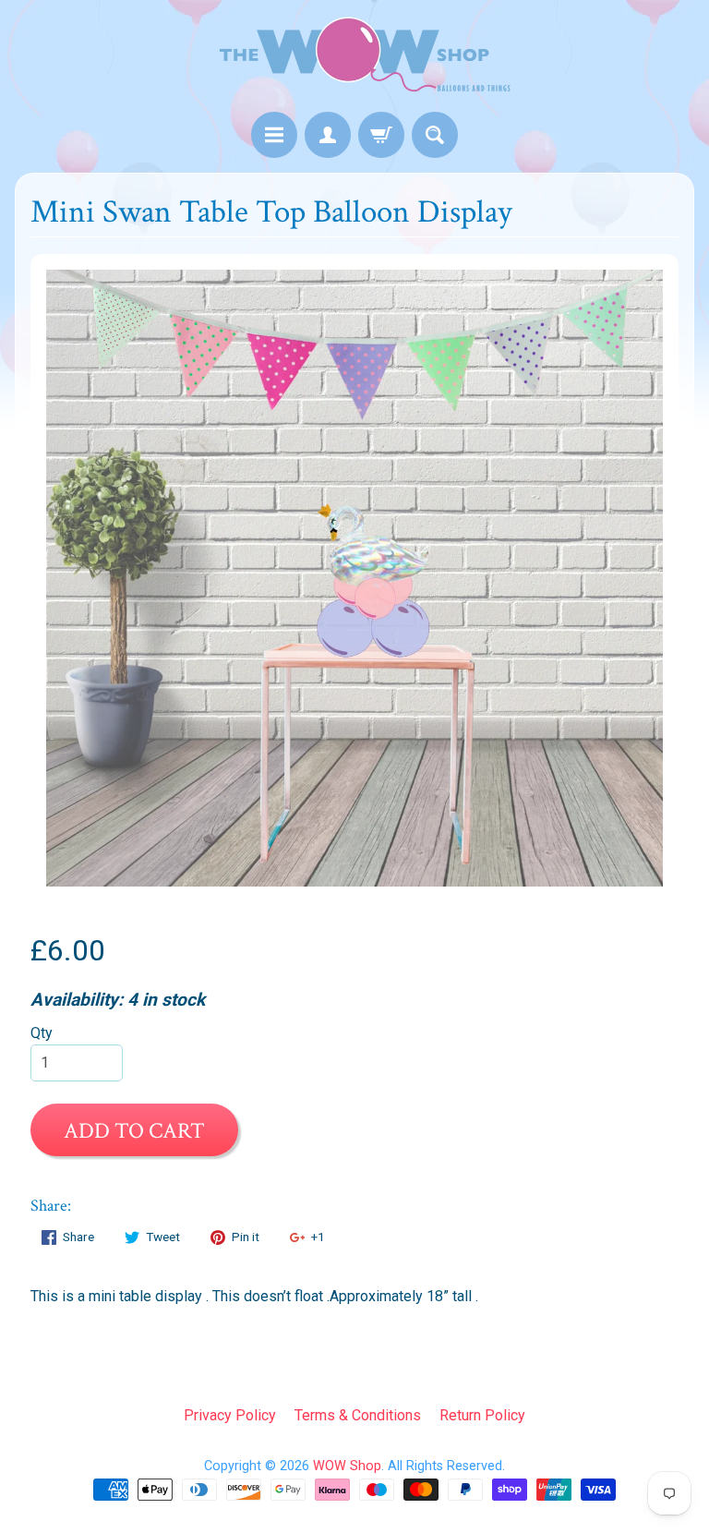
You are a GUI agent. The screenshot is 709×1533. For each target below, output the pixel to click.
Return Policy (482, 1415)
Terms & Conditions (357, 1415)
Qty (41, 1033)
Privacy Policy (230, 1415)
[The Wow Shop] (354, 59)
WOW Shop (347, 1466)
